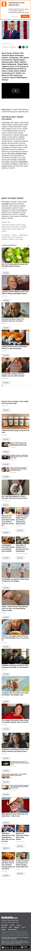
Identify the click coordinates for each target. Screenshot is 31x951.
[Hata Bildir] (18, 943)
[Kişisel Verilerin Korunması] (22, 942)
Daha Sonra (15, 16)
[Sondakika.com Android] (15, 947)
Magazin (16, 927)
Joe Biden (5, 204)
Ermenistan (23, 162)
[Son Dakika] (15, 917)
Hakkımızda (4, 922)
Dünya (19, 925)
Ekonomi (3, 927)
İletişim (13, 922)
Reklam (9, 922)
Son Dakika (4, 925)
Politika (3, 929)
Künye (17, 922)
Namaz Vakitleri (12, 929)
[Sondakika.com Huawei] (25, 947)
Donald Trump (21, 153)
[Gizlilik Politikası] (14, 941)
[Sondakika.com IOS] (5, 947)
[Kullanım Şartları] (5, 941)
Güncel (12, 925)
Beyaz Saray (6, 109)
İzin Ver (25, 16)
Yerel (23, 927)
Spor (10, 927)
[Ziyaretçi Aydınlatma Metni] (7, 943)
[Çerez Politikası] (11, 942)
